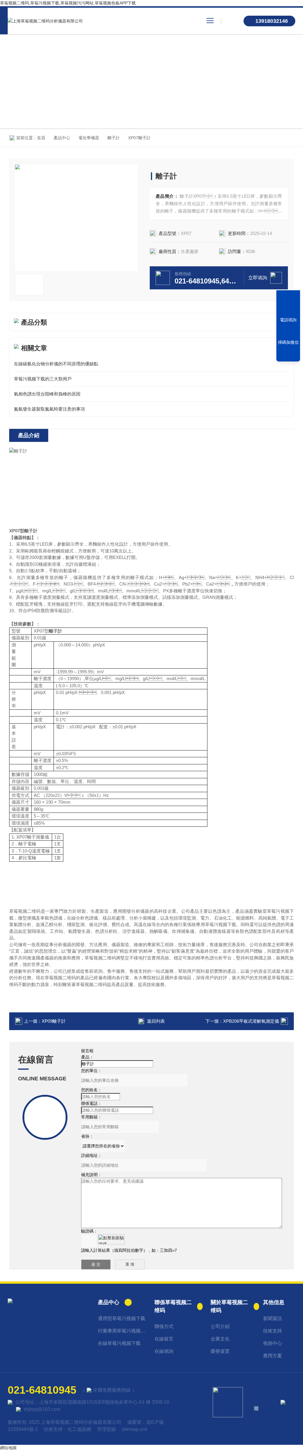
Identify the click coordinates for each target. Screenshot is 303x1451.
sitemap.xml (134, 1429)
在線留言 (163, 1338)
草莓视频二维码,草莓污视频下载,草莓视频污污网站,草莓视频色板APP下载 (68, 3)
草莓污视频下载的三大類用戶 (43, 378)
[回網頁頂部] (288, 355)
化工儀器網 (79, 1429)
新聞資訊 (272, 1318)
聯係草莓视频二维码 (173, 1306)
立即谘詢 (257, 277)
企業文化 (220, 1338)
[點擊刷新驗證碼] (111, 1239)
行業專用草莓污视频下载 (122, 1330)
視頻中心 (272, 1343)
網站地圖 (8, 1447)
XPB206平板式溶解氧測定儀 (251, 1021)
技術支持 (272, 1330)
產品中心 (62, 137)
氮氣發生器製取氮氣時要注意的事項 (49, 408)
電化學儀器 (88, 137)
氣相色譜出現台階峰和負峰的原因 (47, 393)
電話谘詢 (288, 319)
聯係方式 (163, 1326)
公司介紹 (220, 1326)
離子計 (113, 137)
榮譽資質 (220, 1351)
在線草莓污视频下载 (119, 1343)
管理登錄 (106, 1429)
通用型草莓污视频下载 (121, 1318)
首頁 (41, 137)
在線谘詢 (163, 1351)
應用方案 (272, 1355)
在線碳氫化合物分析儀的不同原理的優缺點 (56, 363)
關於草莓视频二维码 (229, 1306)
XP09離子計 (54, 1021)
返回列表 (156, 1021)
